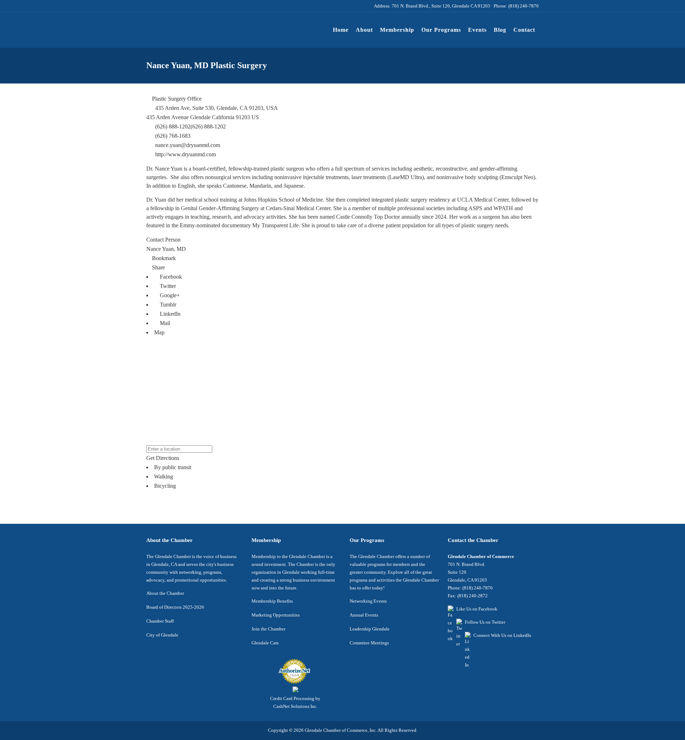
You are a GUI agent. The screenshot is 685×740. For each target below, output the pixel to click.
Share (158, 267)
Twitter (167, 286)
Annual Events (364, 615)
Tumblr (167, 304)
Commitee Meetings (369, 642)
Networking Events (368, 601)
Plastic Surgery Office (176, 99)
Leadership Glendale (370, 629)
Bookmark (163, 258)
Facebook (170, 277)
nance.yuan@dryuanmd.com (187, 145)
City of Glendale (162, 635)
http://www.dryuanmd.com (185, 154)
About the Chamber (165, 593)
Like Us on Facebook (476, 609)
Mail (164, 323)
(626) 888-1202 (208, 126)
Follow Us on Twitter (485, 622)
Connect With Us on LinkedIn (502, 635)
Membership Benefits (272, 601)
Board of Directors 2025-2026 (175, 607)
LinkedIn (169, 314)
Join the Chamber (268, 629)
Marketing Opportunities (276, 615)
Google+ (169, 295)
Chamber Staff (160, 621)
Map (159, 332)
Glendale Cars (265, 642)
